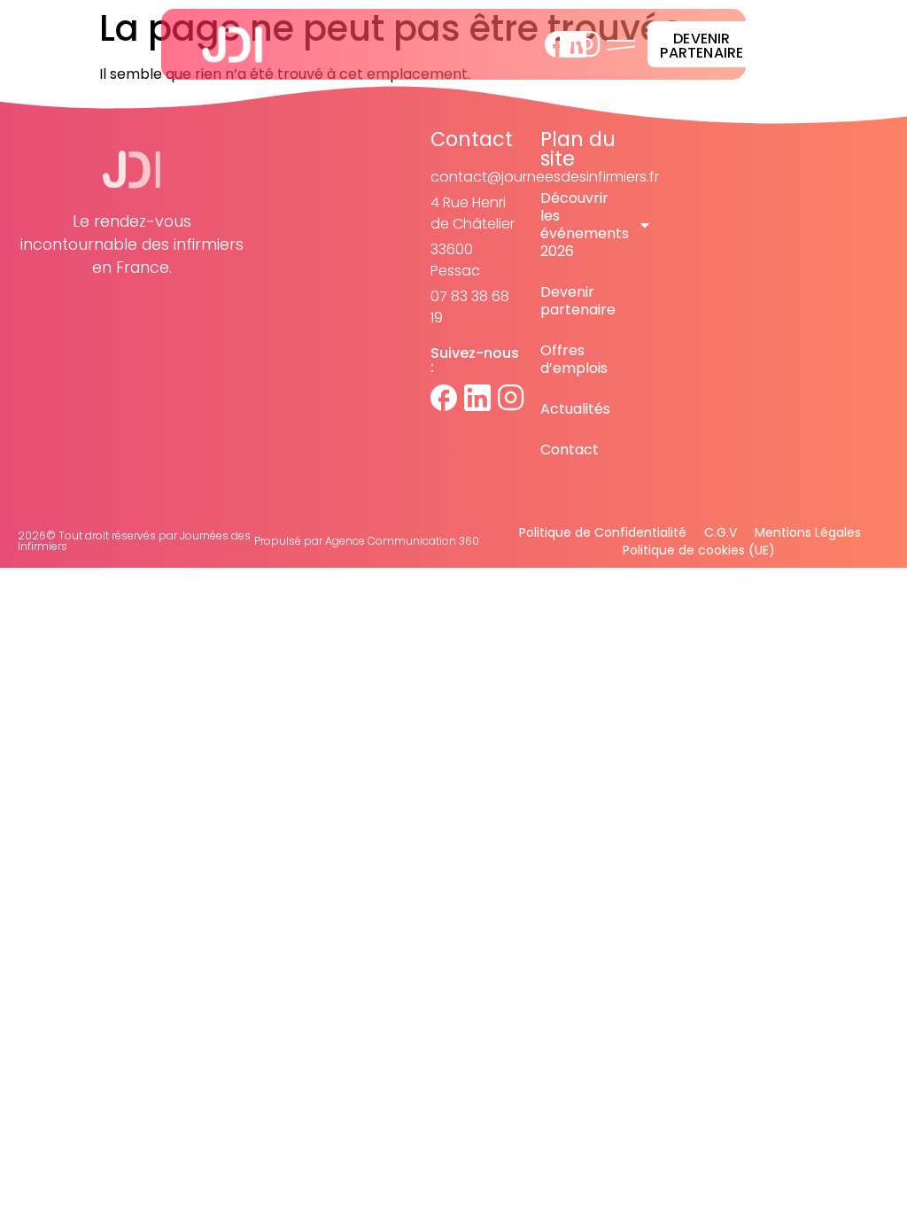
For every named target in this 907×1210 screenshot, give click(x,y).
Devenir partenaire (578, 301)
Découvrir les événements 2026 (584, 224)
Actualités (575, 409)
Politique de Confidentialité (602, 532)
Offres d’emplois (574, 359)
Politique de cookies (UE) (699, 550)
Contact (569, 449)
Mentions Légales (808, 532)
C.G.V (720, 532)
